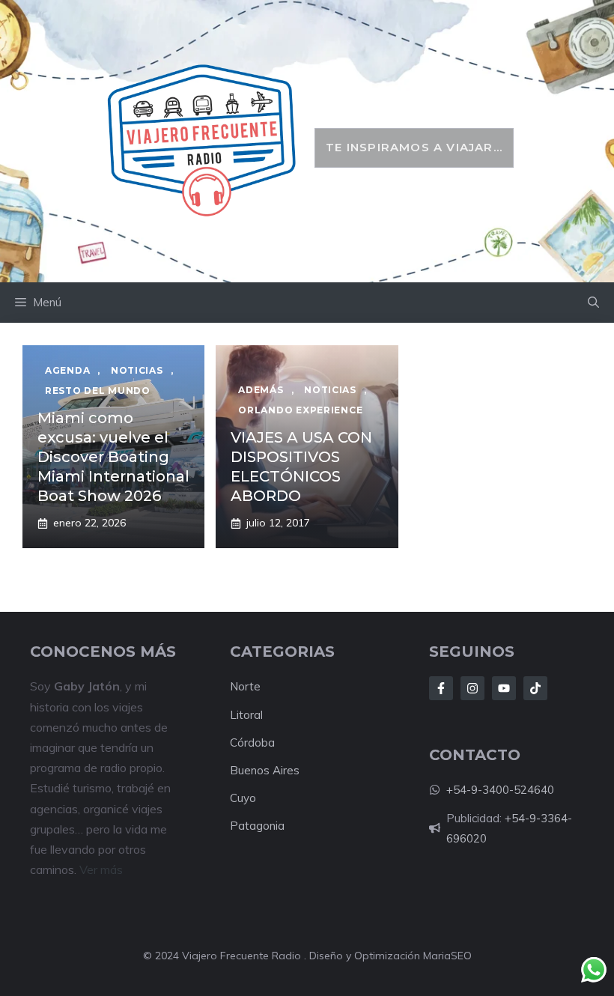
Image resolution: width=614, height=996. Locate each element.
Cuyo (243, 798)
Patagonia (257, 826)
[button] (593, 302)
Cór (239, 742)
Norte (245, 686)
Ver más (101, 869)
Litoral (246, 715)
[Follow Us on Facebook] (441, 688)
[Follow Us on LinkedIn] (504, 688)
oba (265, 742)
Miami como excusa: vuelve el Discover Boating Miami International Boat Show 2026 (113, 457)
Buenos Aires (265, 770)
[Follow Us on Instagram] (472, 688)
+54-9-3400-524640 (500, 790)
